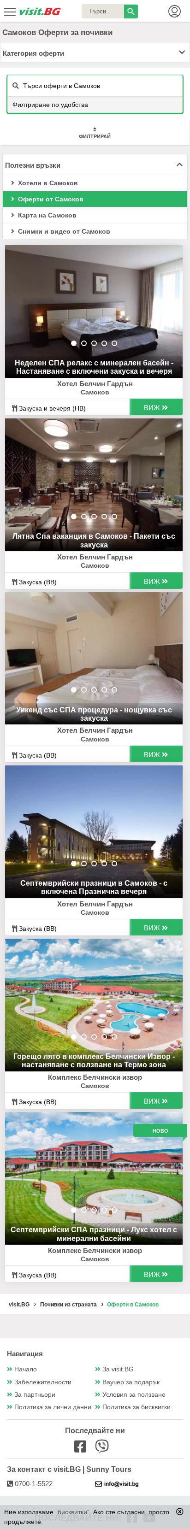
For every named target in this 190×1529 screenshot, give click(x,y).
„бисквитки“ (72, 1512)
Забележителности (42, 1382)
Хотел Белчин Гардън (95, 384)
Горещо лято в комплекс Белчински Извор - (94, 1061)
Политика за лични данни (52, 1407)
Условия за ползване (134, 1394)
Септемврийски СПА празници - (94, 1234)
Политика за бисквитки (136, 1407)
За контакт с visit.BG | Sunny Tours (69, 1469)
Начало (25, 1369)
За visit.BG (118, 1369)
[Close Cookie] (179, 1511)
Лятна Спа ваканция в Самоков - (93, 540)
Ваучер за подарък (131, 1382)
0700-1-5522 (33, 1484)
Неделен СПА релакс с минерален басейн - (94, 367)
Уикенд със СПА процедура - (94, 714)
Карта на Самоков (46, 215)
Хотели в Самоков (47, 183)
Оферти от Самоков (49, 199)
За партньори (34, 1394)
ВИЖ (153, 408)
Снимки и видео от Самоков (63, 231)
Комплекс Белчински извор (95, 1077)
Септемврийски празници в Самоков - (93, 887)
